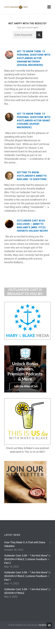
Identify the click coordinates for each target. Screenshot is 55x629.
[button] (39, 34)
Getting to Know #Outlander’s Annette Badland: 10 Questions (32, 176)
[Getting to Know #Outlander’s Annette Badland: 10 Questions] (9, 176)
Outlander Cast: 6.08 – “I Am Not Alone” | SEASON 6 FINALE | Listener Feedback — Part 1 (26, 576)
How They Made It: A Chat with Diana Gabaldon (24, 544)
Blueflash (43, 625)
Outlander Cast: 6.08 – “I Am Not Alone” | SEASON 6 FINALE (26, 591)
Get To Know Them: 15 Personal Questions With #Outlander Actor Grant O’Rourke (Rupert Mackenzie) (33, 120)
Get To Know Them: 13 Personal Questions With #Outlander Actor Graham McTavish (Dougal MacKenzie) (33, 58)
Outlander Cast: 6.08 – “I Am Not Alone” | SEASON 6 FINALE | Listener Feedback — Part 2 (26, 559)
